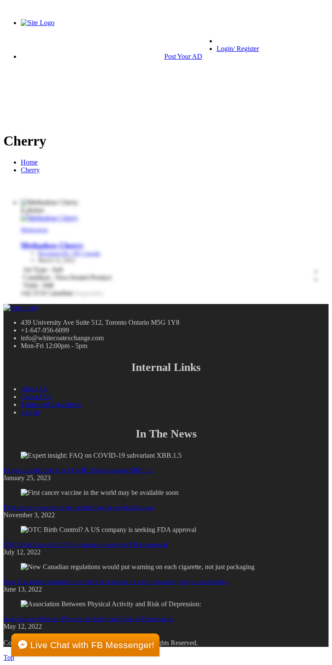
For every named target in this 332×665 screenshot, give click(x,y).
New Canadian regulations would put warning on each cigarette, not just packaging (115, 581)
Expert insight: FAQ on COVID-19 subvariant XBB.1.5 (78, 470)
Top (8, 657)
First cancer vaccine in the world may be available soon (78, 507)
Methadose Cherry (52, 245)
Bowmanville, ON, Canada (69, 253)
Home (29, 162)
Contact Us (36, 396)
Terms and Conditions (51, 404)
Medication (34, 229)
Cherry (30, 170)
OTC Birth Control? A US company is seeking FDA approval (85, 544)
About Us (34, 389)
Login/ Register (238, 48)
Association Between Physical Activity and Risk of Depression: (88, 618)
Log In (30, 412)
